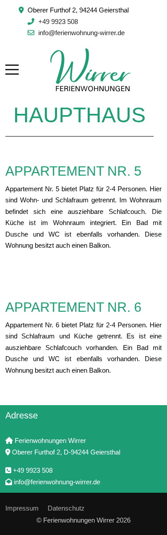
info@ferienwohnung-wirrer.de (81, 32)
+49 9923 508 (58, 21)
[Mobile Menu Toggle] (12, 69)
